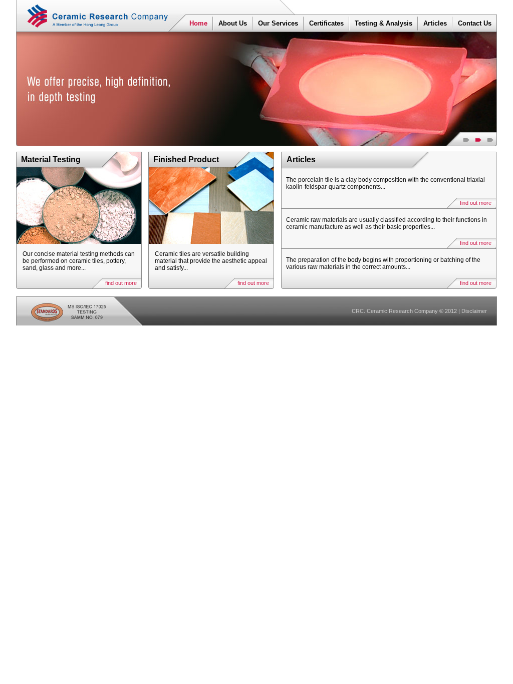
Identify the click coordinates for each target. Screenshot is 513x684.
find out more (121, 283)
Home (198, 23)
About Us (232, 23)
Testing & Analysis (383, 23)
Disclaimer (474, 311)
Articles (435, 23)
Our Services (278, 23)
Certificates (326, 23)
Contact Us (474, 23)
